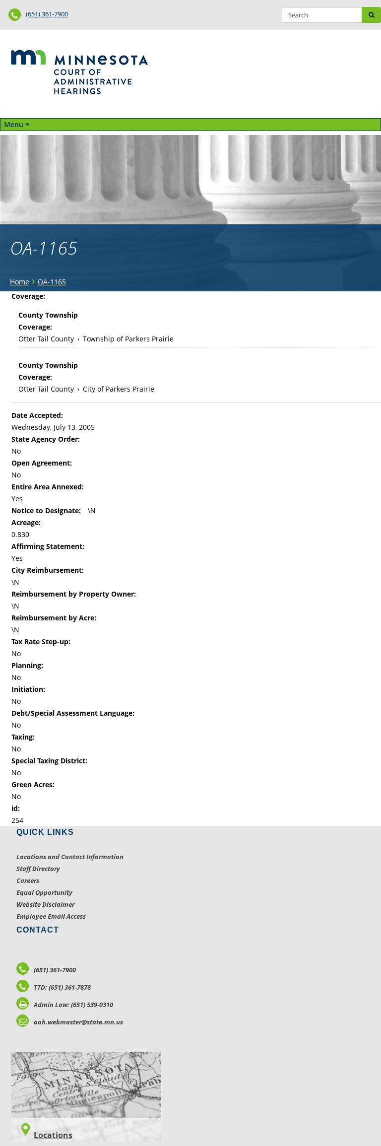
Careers (27, 880)
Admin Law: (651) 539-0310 (73, 1004)
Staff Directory (38, 868)
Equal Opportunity (44, 892)
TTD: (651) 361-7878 (62, 987)
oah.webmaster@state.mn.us (78, 1021)
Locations (53, 1135)
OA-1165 (52, 281)
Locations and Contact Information (70, 856)
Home (19, 281)
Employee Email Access (51, 916)
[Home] (79, 72)
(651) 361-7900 (47, 13)
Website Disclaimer (45, 904)
